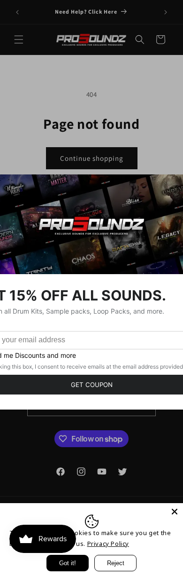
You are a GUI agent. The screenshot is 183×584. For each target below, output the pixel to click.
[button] (18, 39)
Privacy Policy (108, 543)
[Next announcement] (165, 12)
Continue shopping (91, 158)
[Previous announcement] (17, 12)
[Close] (174, 511)
